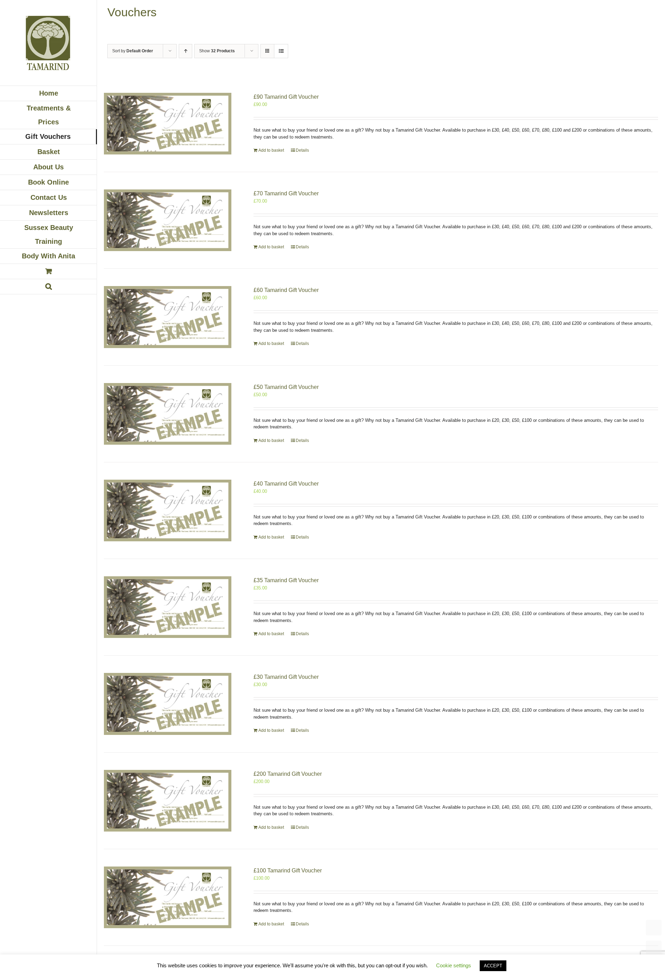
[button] (48, 286)
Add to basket (271, 150)
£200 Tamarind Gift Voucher (288, 774)
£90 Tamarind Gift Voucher (286, 97)
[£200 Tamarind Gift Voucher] (167, 801)
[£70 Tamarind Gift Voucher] (167, 220)
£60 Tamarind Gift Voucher (286, 290)
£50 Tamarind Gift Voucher (286, 387)
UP (654, 948)
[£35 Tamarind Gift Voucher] (167, 607)
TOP (654, 927)
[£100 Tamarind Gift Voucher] (167, 897)
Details (302, 150)
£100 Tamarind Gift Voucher (288, 870)
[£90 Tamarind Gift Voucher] (167, 123)
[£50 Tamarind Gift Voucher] (167, 414)
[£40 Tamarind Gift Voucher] (167, 510)
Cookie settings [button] (453, 965)
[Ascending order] (185, 51)
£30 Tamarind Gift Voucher (286, 677)
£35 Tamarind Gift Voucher (286, 580)
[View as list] (281, 51)
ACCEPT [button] (493, 965)
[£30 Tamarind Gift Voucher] (167, 704)
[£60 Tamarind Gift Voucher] (167, 317)
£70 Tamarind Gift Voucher (286, 193)
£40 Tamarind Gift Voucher (286, 484)
